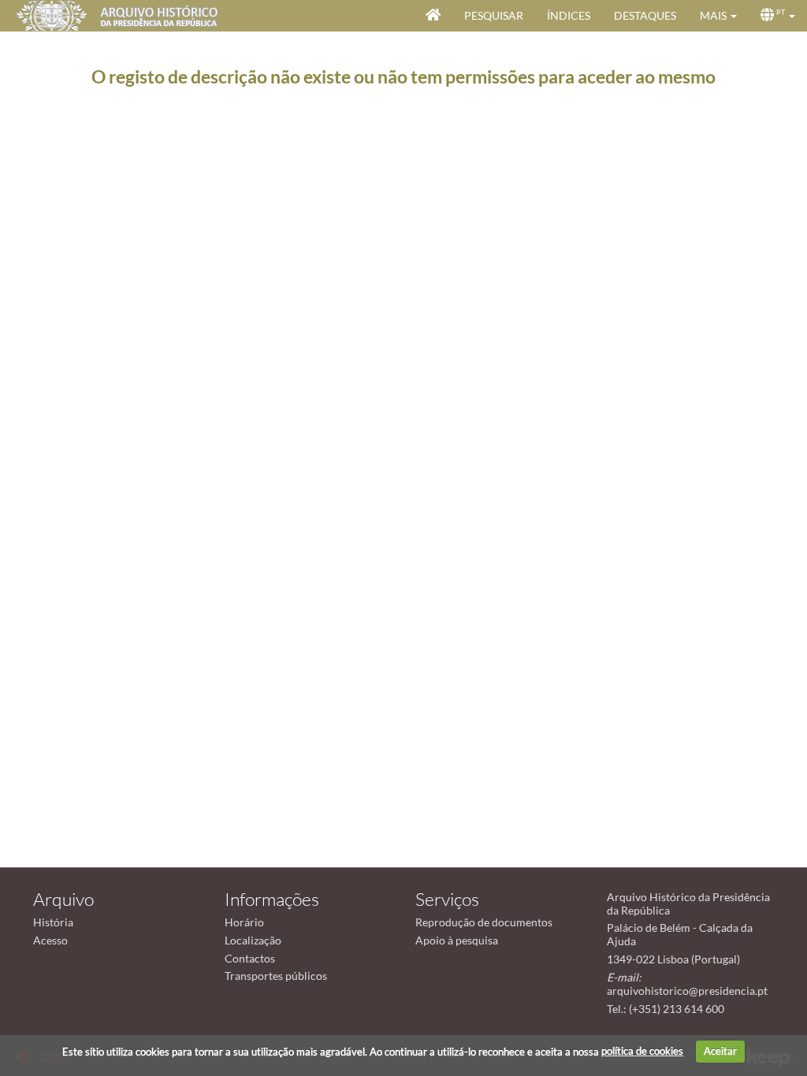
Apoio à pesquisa (456, 940)
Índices (568, 15)
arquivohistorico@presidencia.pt (687, 990)
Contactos (250, 958)
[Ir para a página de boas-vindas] (433, 16)
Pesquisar (493, 15)
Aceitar (720, 1050)
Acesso (50, 940)
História (53, 922)
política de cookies (642, 1050)
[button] (718, 16)
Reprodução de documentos (483, 922)
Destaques (645, 15)
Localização (253, 940)
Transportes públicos (276, 975)
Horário (244, 922)
